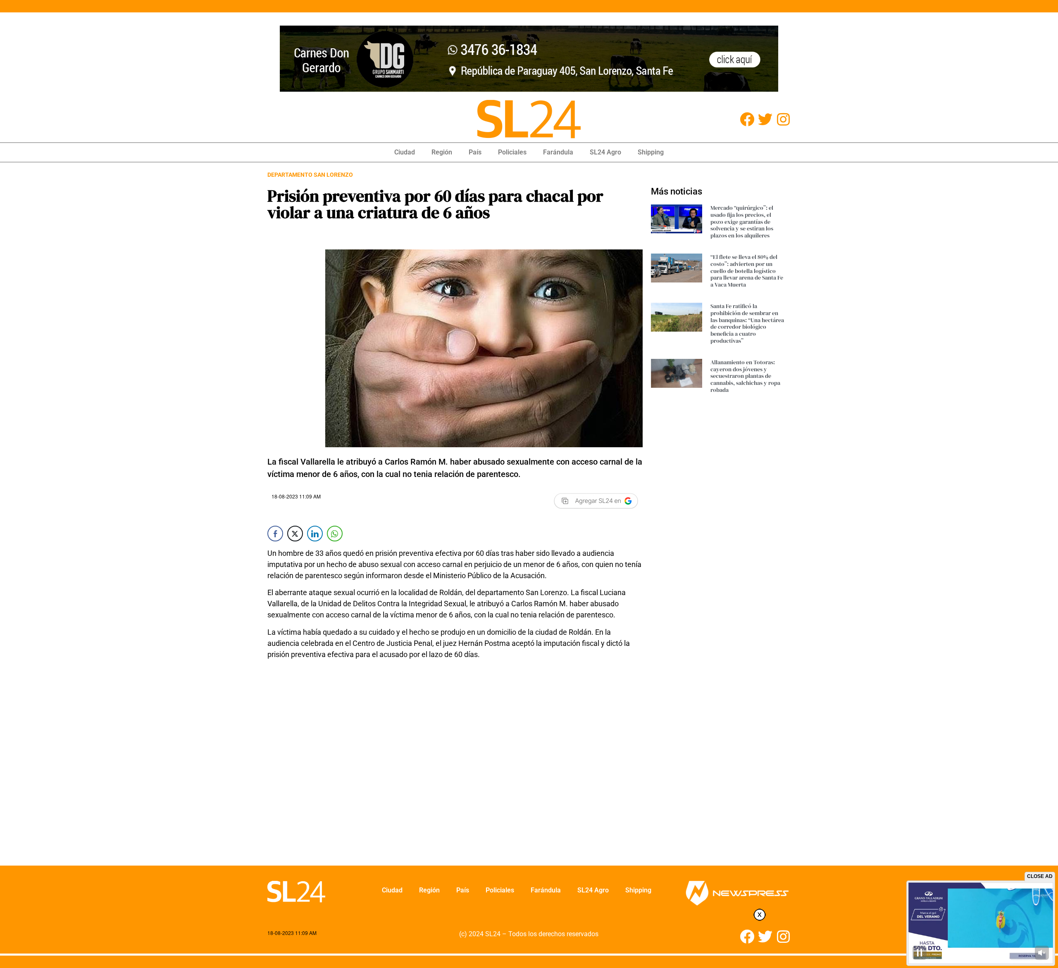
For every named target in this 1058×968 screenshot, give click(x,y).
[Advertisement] (455, 767)
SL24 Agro (605, 152)
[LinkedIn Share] (315, 533)
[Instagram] (783, 119)
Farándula (558, 152)
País (475, 152)
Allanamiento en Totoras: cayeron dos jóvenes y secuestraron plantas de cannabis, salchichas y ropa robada (745, 376)
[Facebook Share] (275, 533)
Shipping (651, 152)
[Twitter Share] (295, 533)
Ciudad (404, 152)
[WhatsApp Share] (335, 533)
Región (441, 152)
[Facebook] (747, 119)
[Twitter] (765, 119)
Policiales (512, 152)
